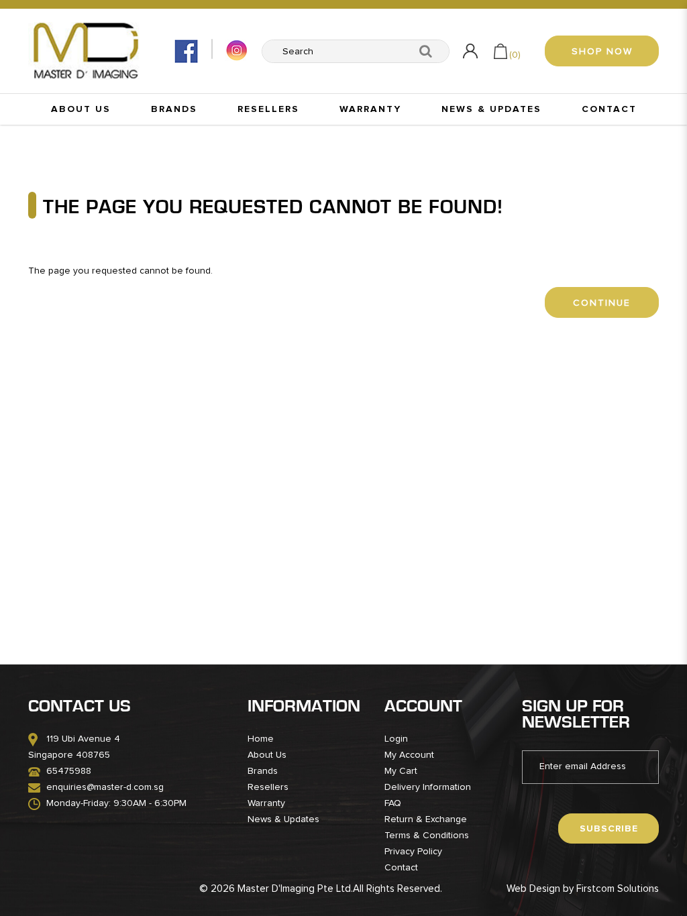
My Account (409, 755)
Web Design (533, 889)
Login (396, 739)
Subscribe (609, 829)
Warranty (266, 803)
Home (261, 739)
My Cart (400, 771)
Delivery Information (427, 787)
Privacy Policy (413, 851)
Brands (263, 771)
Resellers (268, 787)
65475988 (68, 771)
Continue (602, 303)
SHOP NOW (602, 51)
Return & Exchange (425, 819)
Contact (401, 867)
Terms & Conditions (426, 835)
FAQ (392, 803)
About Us (267, 755)
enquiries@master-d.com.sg (105, 787)
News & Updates (283, 819)
